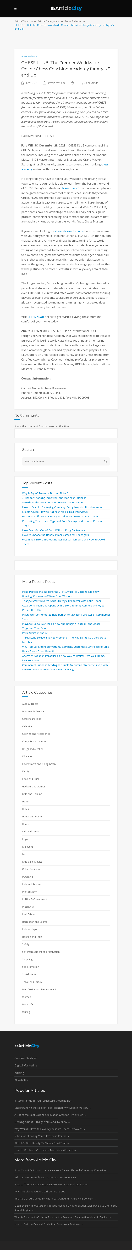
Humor (26, 824)
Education (27, 756)
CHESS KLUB (36, 317)
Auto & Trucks (30, 703)
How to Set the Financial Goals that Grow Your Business (49, 1224)
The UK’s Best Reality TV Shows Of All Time (42, 1143)
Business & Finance (33, 711)
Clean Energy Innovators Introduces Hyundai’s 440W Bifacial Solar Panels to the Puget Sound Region (65, 1208)
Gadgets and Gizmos (33, 786)
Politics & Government (34, 899)
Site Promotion (30, 966)
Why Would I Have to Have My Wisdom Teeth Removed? (50, 1129)
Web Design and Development (39, 989)
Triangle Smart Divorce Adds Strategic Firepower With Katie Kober (61, 601)
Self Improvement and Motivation (41, 951)
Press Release (72, 21)
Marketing (27, 846)
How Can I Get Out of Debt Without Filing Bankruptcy (53, 530)
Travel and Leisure (32, 982)
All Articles (21, 1080)
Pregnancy (28, 906)
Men (24, 854)
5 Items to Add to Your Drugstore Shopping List (44, 1100)
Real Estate (28, 914)
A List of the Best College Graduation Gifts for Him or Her (50, 1114)
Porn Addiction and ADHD (37, 633)
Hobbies (26, 809)
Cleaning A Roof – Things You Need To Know (42, 1122)
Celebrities (28, 726)
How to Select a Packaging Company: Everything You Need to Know (62, 507)
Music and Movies (32, 861)
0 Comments (92, 83)
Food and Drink (30, 779)
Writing (26, 1012)
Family (25, 771)
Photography (29, 891)
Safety (25, 944)
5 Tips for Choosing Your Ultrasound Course (42, 1136)
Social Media (29, 974)
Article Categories (48, 21)
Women (26, 997)
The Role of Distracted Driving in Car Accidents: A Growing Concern (55, 1198)
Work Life (27, 1004)
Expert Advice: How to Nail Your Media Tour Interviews (55, 511)
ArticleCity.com (23, 21)
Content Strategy (25, 1058)
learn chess (69, 188)
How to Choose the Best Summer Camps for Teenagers (55, 535)
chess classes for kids (69, 231)
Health (25, 801)
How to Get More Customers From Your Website (45, 1150)
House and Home (32, 816)
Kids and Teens (30, 831)
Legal (25, 839)
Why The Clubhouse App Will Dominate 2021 (42, 1191)
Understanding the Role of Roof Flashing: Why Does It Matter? (53, 1107)
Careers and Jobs (31, 718)
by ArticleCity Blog (56, 83)
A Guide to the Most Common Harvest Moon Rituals (53, 502)
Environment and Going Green (39, 764)
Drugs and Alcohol (32, 749)
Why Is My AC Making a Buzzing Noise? (45, 493)
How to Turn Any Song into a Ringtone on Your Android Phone (52, 1184)
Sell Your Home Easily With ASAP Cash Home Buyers (47, 1177)
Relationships (29, 929)
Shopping (27, 959)
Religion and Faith (32, 936)
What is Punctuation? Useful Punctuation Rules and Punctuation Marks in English (62, 1217)
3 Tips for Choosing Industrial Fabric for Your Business (54, 497)
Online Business (31, 869)
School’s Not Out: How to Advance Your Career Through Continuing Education (61, 1170)
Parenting (27, 876)
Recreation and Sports (34, 921)
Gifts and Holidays (32, 794)
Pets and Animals (31, 884)
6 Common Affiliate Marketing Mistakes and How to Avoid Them (60, 516)
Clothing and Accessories (36, 733)
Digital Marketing (25, 1065)
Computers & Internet (34, 741)
